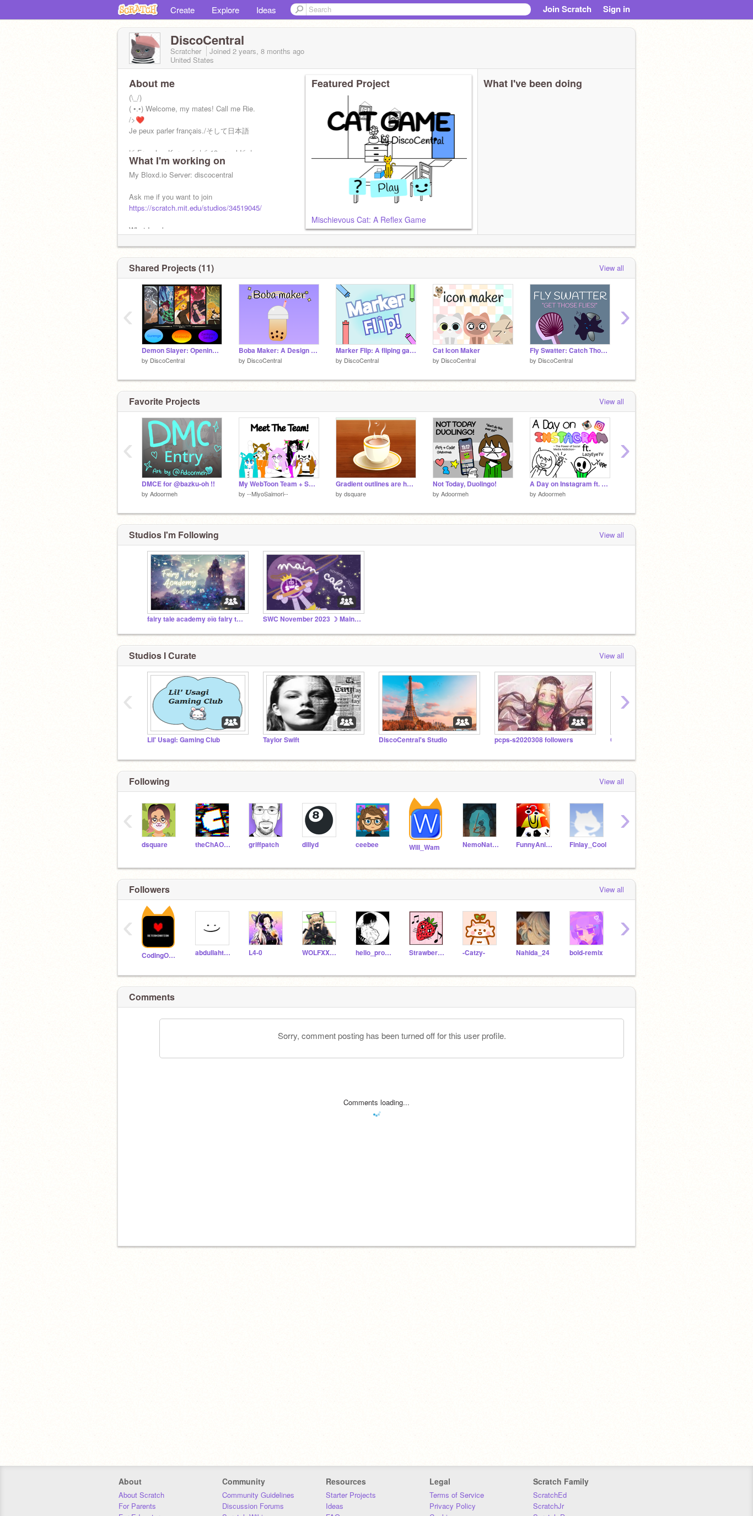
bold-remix (586, 952)
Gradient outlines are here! (376, 484)
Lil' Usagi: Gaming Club (183, 739)
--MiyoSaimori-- (267, 493)
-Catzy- (473, 952)
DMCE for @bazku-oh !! (178, 484)
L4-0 (255, 952)
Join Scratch (567, 9)
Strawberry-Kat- (427, 952)
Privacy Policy (452, 1506)
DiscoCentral (167, 360)
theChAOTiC (213, 844)
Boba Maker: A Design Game (279, 350)
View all (611, 268)
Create (182, 9)
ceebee (367, 844)
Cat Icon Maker (456, 350)
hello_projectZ (374, 952)
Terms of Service (456, 1495)
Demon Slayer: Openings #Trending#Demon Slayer (182, 350)
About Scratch (141, 1495)
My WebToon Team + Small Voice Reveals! (279, 484)
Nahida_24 (533, 952)
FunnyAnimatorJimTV (534, 844)
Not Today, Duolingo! (465, 484)
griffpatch (264, 844)
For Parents (137, 1506)
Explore (225, 9)
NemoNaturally (480, 844)
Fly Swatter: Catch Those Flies (570, 350)
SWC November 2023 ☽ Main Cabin (312, 619)
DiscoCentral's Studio (413, 739)
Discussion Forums (253, 1506)
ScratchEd (550, 1495)
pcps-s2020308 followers (533, 739)
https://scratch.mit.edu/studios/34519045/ (195, 207)
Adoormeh (164, 493)
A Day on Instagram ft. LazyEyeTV (570, 484)
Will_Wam (424, 847)
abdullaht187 (213, 952)
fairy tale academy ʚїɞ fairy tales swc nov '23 (196, 619)
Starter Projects (351, 1495)
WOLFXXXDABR (320, 952)
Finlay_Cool (587, 844)
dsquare (355, 493)
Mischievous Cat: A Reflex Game (368, 219)
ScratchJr (548, 1506)
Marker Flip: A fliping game (376, 350)
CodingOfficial (160, 955)
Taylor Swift (281, 739)
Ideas (266, 9)
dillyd (310, 844)
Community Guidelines (258, 1495)
